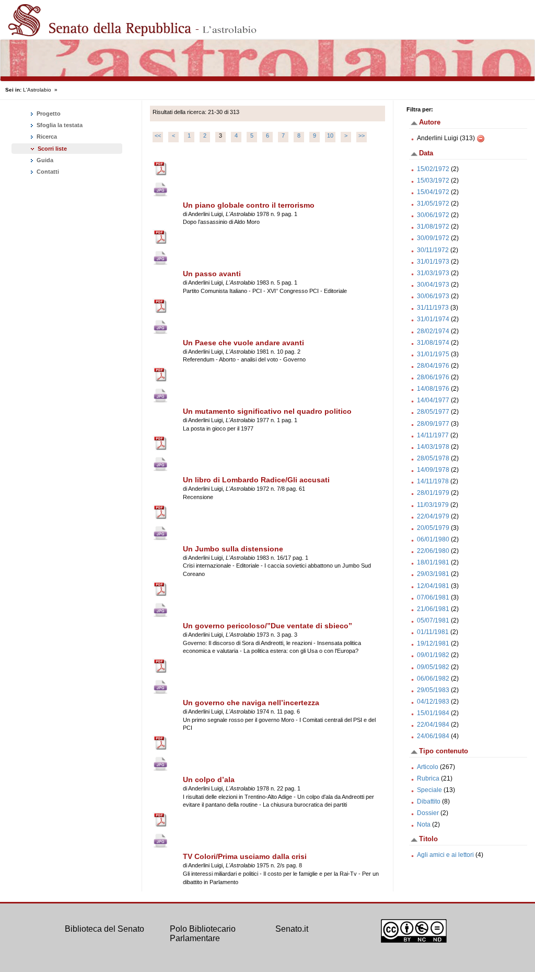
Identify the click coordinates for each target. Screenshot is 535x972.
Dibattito (428, 801)
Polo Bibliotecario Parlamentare (203, 933)
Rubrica (428, 778)
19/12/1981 (433, 643)
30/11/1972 (433, 250)
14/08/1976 (433, 388)
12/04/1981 (433, 586)
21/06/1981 (433, 609)
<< (158, 135)
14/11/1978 (433, 481)
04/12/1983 (433, 701)
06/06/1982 (433, 678)
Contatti (47, 171)
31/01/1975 (433, 354)
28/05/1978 (433, 458)
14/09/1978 (433, 469)
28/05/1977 (433, 411)
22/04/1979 (433, 516)
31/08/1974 (433, 342)
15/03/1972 (433, 180)
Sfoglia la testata (59, 125)
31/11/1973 (433, 307)
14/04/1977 (433, 400)
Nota (424, 824)
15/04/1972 (433, 192)
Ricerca (46, 136)
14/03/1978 (433, 446)
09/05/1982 (433, 667)
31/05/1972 (433, 203)
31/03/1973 (433, 273)
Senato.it (291, 928)
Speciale (429, 790)
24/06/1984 (433, 736)
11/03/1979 (433, 504)
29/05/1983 (433, 690)
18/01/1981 (433, 562)
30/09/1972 (433, 238)
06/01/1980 (433, 539)
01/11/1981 (433, 632)
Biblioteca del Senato (104, 928)
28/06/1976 (433, 377)
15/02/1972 (433, 169)
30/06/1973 (433, 296)
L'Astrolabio (37, 90)
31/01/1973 (433, 261)
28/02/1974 (433, 331)
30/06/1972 (433, 215)
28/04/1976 (433, 365)
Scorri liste (52, 148)
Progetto (48, 113)
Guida (44, 160)
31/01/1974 (433, 319)
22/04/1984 (433, 724)
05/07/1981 (433, 620)
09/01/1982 (433, 655)
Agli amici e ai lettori (445, 854)
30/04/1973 (433, 284)
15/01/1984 (433, 713)
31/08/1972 (433, 226)
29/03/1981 (433, 574)
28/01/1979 (433, 492)
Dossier (428, 813)
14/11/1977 (433, 435)
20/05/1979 (433, 528)
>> (361, 135)
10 (330, 135)
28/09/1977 (433, 423)
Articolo (427, 767)
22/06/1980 (433, 551)
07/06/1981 (433, 597)
